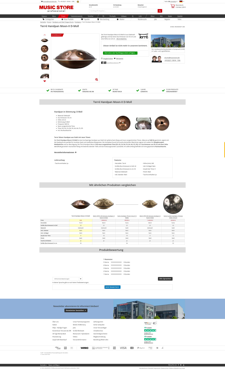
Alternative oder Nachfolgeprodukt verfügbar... (120, 53)
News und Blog (53, 365)
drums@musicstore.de (50, 1)
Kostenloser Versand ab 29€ (61, 331)
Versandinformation (79, 340)
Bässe (54, 16)
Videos (75, 337)
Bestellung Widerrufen (100, 340)
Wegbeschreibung (99, 337)
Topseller (87, 19)
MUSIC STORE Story (79, 325)
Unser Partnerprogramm (81, 322)
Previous (44, 34)
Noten (170, 16)
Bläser (153, 16)
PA (103, 16)
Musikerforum (143, 368)
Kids (161, 16)
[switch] (154, 323)
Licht (140, 16)
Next (44, 81)
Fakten (54, 325)
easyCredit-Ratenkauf (59, 340)
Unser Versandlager (100, 328)
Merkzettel (119, 59)
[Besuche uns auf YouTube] (184, 365)
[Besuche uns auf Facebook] (178, 365)
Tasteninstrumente (76, 16)
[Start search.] (160, 11)
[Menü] (156, 322)
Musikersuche (142, 19)
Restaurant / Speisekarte (81, 334)
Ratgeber (167, 19)
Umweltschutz (98, 331)
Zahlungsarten (98, 322)
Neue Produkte (69, 19)
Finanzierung (56, 337)
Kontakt (42, 365)
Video (179, 19)
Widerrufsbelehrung (175, 368)
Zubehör (179, 16)
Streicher (90, 16)
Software (124, 16)
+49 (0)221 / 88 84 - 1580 (172, 60)
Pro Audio (113, 16)
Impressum (157, 368)
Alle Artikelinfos (121, 39)
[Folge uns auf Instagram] (181, 365)
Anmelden (173, 1)
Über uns (55, 322)
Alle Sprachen (165, 278)
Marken (122, 19)
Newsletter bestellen (75, 310)
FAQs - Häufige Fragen (59, 328)
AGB (183, 368)
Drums (63, 16)
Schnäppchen (49, 19)
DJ (132, 16)
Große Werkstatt (78, 331)
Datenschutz (165, 368)
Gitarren (44, 16)
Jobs (155, 19)
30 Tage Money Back (59, 334)
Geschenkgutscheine (100, 334)
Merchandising (104, 19)
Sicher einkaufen (98, 325)
